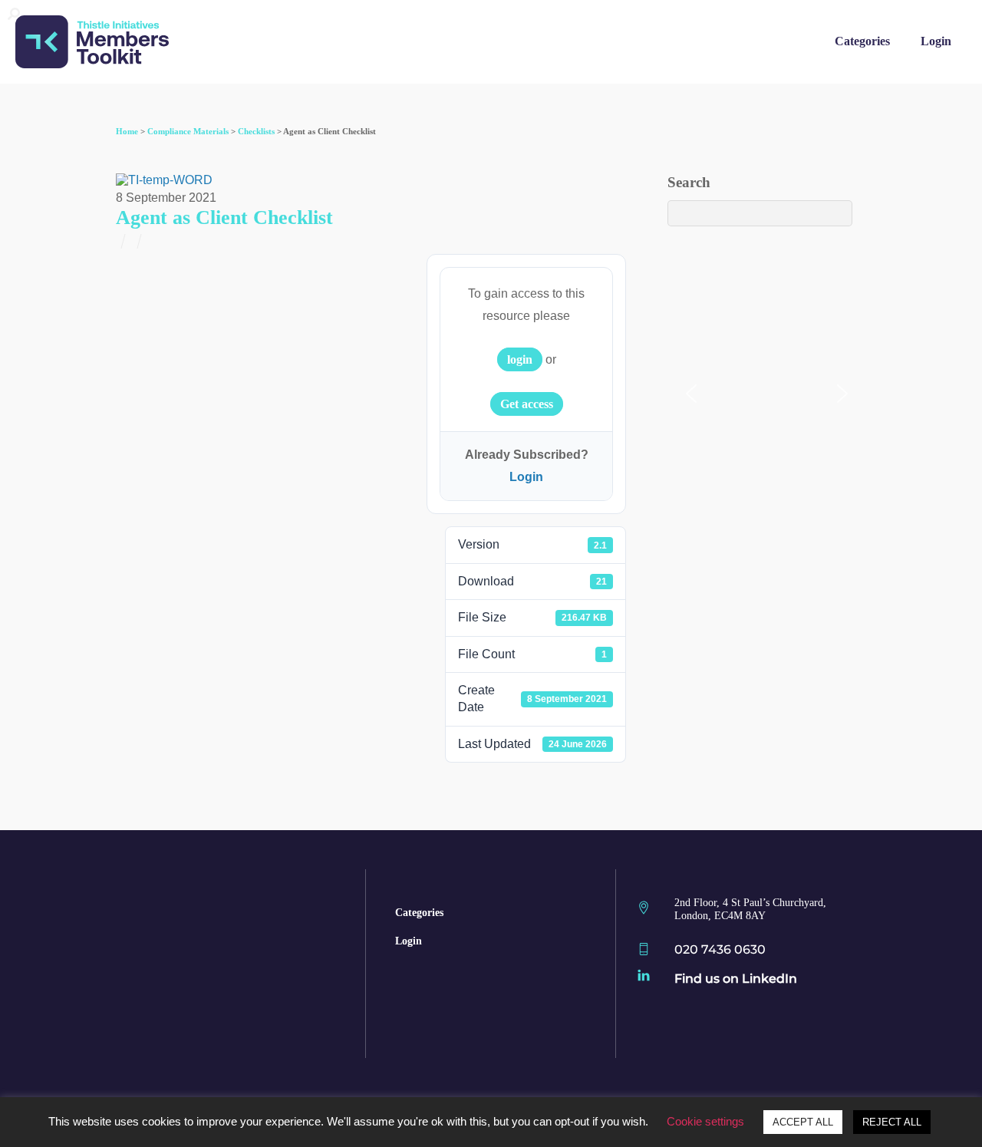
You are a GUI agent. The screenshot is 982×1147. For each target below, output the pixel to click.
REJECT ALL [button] (891, 1122)
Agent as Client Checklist (224, 217)
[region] (491, 105)
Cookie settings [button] (705, 1121)
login (519, 359)
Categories (862, 41)
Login (936, 41)
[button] (691, 393)
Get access (526, 403)
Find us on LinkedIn (735, 978)
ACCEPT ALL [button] (803, 1122)
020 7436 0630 (720, 949)
